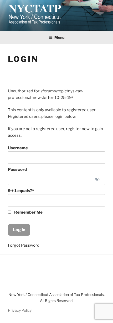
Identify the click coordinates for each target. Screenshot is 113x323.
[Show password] (97, 179)
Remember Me (28, 212)
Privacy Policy (20, 310)
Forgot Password (23, 245)
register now (78, 128)
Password (17, 169)
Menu (59, 37)
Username (18, 148)
